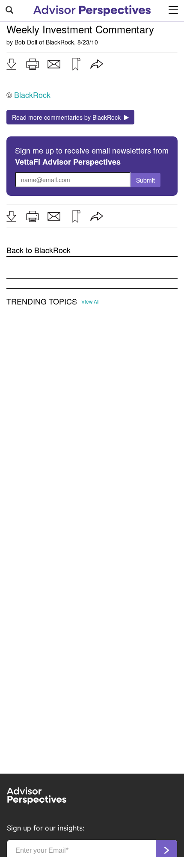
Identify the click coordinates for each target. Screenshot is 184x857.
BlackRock (60, 42)
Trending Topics (41, 301)
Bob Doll (26, 42)
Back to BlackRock (38, 250)
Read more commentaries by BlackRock (68, 117)
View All (90, 301)
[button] (11, 64)
